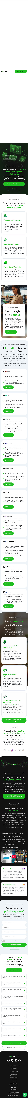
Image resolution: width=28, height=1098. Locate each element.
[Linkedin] (16, 1060)
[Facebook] (12, 1060)
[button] (25, 1095)
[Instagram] (8, 1060)
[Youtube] (19, 1060)
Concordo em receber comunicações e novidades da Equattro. (16, 940)
